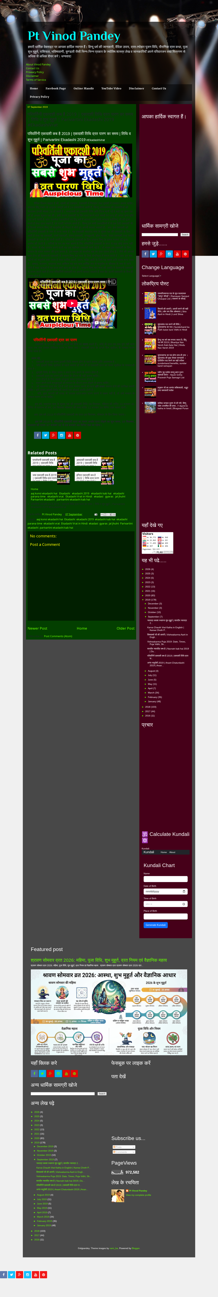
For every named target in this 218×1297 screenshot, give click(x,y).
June (151, 679)
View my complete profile (138, 1195)
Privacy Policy (39, 96)
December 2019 (45, 1146)
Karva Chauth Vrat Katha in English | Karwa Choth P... (165, 628)
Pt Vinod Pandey (74, 35)
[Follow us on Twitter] (45, 435)
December (153, 603)
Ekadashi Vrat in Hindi (79, 496)
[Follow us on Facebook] (37, 435)
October (152, 612)
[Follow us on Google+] (53, 435)
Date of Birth (150, 886)
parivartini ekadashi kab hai (73, 499)
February (153, 697)
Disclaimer (32, 76)
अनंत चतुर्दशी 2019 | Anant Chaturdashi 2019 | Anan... (62, 1189)
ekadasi (98, 496)
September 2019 (46, 1159)
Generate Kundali (156, 925)
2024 (148, 578)
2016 (148, 715)
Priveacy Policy (35, 72)
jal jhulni (120, 496)
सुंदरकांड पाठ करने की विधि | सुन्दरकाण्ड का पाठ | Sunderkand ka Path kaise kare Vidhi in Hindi (173, 327)
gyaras (109, 496)
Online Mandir (84, 88)
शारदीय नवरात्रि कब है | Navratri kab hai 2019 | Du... (60, 1180)
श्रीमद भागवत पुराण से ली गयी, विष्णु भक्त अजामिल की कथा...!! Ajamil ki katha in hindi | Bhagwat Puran (173, 406)
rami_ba (114, 1248)
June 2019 (42, 1203)
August (152, 671)
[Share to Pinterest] (114, 514)
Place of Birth (150, 911)
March (151, 692)
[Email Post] (95, 514)
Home (34, 88)
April (150, 688)
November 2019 (45, 1150)
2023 (148, 582)
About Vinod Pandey (38, 64)
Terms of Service (36, 80)
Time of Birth (150, 898)
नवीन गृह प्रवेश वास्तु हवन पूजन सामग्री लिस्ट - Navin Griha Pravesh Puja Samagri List (171, 375)
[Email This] (102, 514)
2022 (148, 586)
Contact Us (32, 68)
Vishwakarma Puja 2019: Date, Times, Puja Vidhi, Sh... (63, 1176)
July (150, 675)
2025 (148, 573)
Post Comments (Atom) (58, 636)
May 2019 (42, 1208)
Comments (121, 1152)
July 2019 (42, 1199)
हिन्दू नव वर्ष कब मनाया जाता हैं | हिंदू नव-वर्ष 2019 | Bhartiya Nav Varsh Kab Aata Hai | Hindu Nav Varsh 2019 (172, 343)
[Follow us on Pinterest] (77, 435)
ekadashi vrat (55, 496)
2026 (148, 569)
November (153, 608)
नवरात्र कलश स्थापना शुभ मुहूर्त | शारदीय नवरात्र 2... (58, 1163)
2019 (148, 599)
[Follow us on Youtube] (69, 435)
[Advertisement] (166, 171)
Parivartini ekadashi (43, 499)
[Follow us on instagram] (61, 435)
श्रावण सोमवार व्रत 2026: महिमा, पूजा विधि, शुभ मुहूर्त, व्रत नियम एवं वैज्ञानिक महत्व (99, 960)
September (154, 616)
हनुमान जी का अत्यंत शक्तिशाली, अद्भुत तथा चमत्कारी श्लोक (173, 389)
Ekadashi (64, 493)
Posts (118, 1147)
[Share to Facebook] (111, 514)
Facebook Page (56, 88)
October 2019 (44, 1155)
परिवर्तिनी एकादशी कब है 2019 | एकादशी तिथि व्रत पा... (59, 1185)
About (172, 852)
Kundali (149, 852)
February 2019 (45, 1221)
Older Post (126, 628)
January (152, 701)
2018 (148, 707)
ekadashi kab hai (101, 493)
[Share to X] (108, 514)
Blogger (135, 1248)
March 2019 (43, 1216)
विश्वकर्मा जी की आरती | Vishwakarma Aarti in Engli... (60, 1172)
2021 (148, 591)
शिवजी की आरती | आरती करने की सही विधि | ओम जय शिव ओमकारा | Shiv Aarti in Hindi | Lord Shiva (173, 311)
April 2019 (42, 1212)
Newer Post (37, 628)
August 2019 (43, 1195)
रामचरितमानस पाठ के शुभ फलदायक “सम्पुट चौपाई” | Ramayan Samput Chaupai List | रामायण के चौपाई (173, 296)
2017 (148, 711)
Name (147, 873)
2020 (148, 595)
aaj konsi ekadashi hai (44, 493)
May (150, 684)
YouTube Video (111, 88)
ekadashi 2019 (80, 493)
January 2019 (44, 1225)
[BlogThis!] (105, 514)
